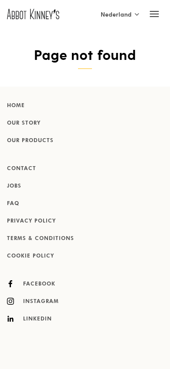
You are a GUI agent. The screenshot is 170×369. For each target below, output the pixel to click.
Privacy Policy (31, 221)
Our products (30, 140)
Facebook (38, 284)
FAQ (13, 203)
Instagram (40, 301)
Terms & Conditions (40, 238)
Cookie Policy (30, 256)
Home (16, 105)
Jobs (14, 186)
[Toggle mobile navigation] (154, 14)
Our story (24, 123)
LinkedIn (36, 319)
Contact (21, 168)
